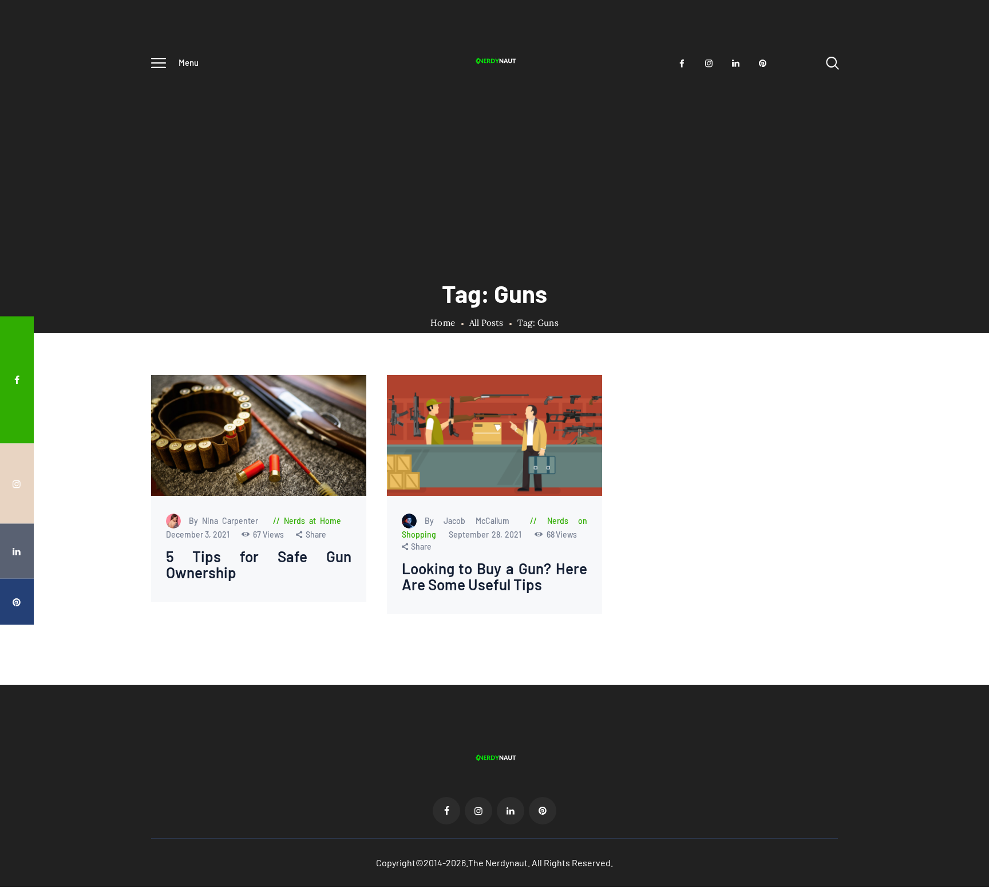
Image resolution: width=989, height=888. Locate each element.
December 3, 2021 (198, 534)
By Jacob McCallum (471, 521)
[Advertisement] (494, 164)
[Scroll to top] (958, 465)
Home (442, 323)
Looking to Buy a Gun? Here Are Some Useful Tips (494, 577)
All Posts (486, 322)
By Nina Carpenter (226, 521)
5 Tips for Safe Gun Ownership (259, 564)
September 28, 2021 (486, 534)
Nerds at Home (313, 521)
